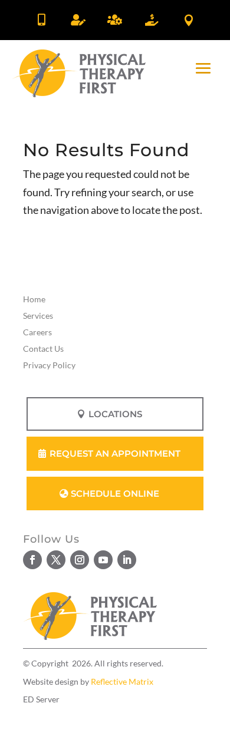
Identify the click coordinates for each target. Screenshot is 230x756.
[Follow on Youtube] (103, 559)
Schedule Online (115, 493)
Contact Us (43, 349)
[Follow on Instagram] (79, 559)
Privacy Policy (49, 365)
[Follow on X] (56, 559)
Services (38, 316)
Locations (115, 414)
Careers (37, 332)
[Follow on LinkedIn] (126, 559)
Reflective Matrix (122, 681)
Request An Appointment (115, 453)
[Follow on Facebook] (32, 559)
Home (34, 299)
